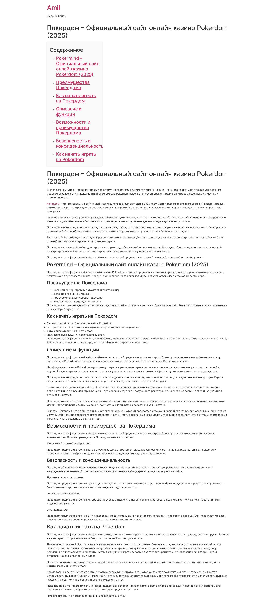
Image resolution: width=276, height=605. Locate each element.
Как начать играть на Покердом (76, 98)
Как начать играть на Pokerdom (76, 156)
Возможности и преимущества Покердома (73, 127)
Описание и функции (69, 111)
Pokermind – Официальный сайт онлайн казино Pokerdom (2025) (77, 66)
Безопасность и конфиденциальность (80, 143)
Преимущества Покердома (73, 85)
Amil (53, 8)
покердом (53, 203)
